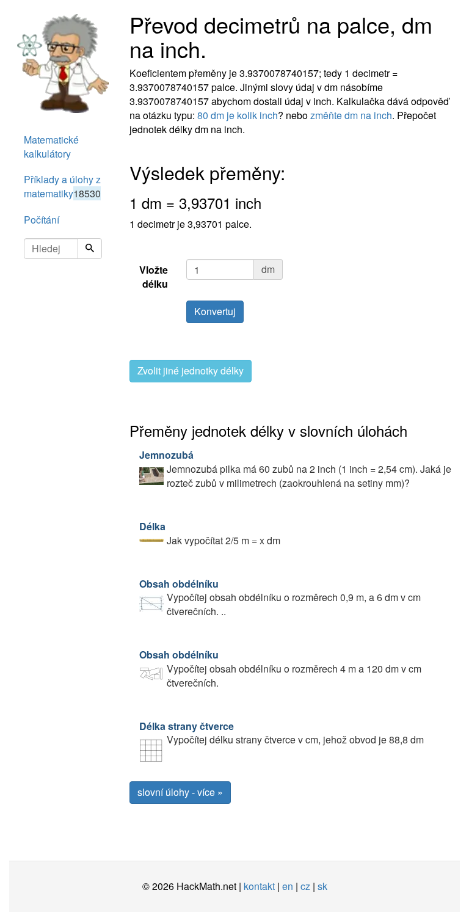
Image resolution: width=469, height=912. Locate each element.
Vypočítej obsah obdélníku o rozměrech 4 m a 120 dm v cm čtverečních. (280, 669)
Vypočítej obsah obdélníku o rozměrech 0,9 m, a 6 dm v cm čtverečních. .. (280, 598)
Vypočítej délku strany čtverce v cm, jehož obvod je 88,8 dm (281, 733)
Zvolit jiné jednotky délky (190, 370)
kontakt (259, 886)
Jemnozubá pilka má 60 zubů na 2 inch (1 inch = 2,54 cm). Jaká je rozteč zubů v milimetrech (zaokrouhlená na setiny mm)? (295, 469)
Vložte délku (153, 277)
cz (305, 886)
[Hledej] (90, 248)
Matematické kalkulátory (51, 147)
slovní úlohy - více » (180, 792)
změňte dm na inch (351, 115)
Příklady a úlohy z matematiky (62, 186)
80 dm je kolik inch (237, 115)
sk (322, 886)
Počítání (41, 220)
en (287, 886)
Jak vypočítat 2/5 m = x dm (209, 533)
